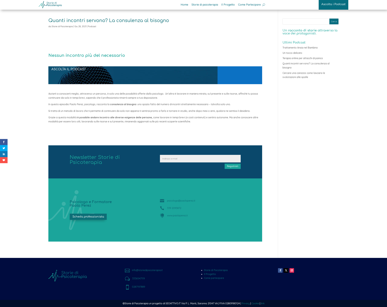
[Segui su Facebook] (280, 270)
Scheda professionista (88, 216)
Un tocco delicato (292, 52)
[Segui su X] (286, 270)
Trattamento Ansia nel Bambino (300, 47)
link (263, 303)
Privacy (245, 303)
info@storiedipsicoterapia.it (147, 270)
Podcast (92, 26)
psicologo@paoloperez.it (181, 200)
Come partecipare (214, 278)
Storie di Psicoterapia (62, 26)
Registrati (232, 166)
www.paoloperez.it (177, 215)
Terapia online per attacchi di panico (303, 58)
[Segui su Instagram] (291, 270)
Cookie (255, 303)
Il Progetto (210, 274)
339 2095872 (174, 208)
